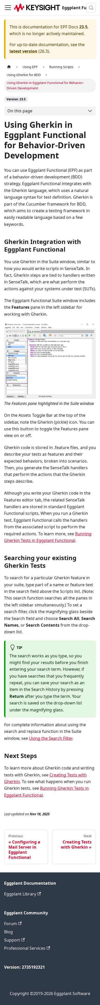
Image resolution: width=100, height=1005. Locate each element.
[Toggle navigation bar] (8, 8)
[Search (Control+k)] (91, 8)
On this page (19, 111)
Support (12, 940)
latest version (23, 51)
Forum (10, 923)
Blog (8, 932)
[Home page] (9, 67)
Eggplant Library (20, 894)
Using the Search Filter (50, 738)
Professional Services (24, 948)
